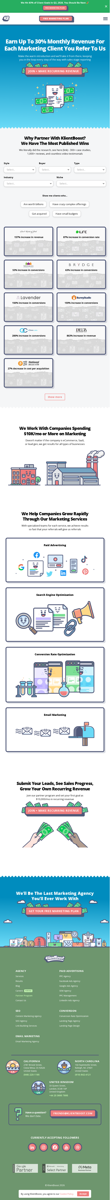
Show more (55, 397)
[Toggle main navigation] (105, 18)
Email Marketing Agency (28, 1041)
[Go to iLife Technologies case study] (81, 241)
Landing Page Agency (70, 1021)
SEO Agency (22, 1021)
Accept (83, 1194)
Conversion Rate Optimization (74, 1016)
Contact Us (21, 1000)
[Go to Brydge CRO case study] (81, 274)
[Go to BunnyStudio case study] (81, 307)
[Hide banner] (106, 6)
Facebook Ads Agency (70, 981)
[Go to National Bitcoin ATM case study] (28, 373)
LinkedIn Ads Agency (69, 1000)
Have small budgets (67, 213)
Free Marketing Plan (56, 18)
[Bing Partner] (55, 1168)
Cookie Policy (66, 1193)
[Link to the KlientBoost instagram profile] (43, 1147)
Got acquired (39, 213)
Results (19, 981)
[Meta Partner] (84, 1168)
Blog (18, 986)
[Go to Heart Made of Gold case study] (28, 241)
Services (20, 976)
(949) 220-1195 (32, 1074)
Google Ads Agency (68, 986)
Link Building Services (26, 1025)
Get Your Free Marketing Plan (54, 891)
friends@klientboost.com (72, 1113)
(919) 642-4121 (83, 1074)
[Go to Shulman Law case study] (28, 274)
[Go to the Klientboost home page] (6, 19)
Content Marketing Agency (29, 1016)
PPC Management (68, 995)
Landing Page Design (69, 1025)
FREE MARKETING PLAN (55, 8)
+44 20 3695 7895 (58, 1095)
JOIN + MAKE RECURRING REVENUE (53, 71)
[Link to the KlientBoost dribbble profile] (77, 1147)
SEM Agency (65, 990)
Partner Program (24, 995)
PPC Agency (65, 976)
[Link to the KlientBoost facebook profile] (54, 1147)
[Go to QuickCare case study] (28, 340)
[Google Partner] (25, 1168)
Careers (24, 991)
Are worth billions (33, 204)
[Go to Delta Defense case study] (81, 340)
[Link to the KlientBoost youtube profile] (66, 1147)
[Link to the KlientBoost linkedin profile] (32, 1147)
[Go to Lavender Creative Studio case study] (28, 307)
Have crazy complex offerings (69, 204)
